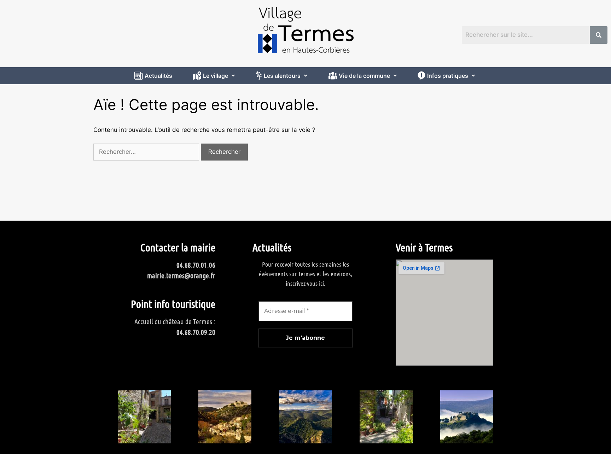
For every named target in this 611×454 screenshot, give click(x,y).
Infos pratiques (447, 75)
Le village (215, 75)
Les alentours (282, 75)
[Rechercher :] (147, 151)
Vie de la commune (364, 75)
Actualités (158, 75)
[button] (214, 75)
